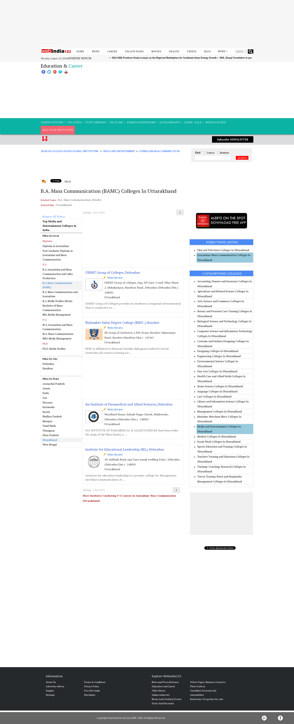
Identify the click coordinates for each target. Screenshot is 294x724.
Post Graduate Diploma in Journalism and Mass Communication (58, 255)
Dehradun (48, 363)
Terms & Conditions (94, 682)
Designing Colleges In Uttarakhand (217, 351)
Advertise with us (79, 58)
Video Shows (158, 690)
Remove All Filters (53, 216)
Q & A (197, 122)
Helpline (116, 122)
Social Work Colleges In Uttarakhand (218, 441)
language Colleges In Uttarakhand (217, 391)
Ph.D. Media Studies (54, 348)
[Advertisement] (147, 24)
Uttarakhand (50, 440)
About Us (51, 682)
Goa (45, 397)
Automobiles (197, 694)
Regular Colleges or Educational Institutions (69, 151)
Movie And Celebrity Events (167, 699)
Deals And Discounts (163, 703)
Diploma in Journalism (56, 246)
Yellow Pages (134, 51)
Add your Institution (57, 130)
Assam (46, 388)
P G (44, 319)
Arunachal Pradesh (54, 383)
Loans (188, 122)
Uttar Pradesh (51, 435)
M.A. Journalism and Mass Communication (57, 327)
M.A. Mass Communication (58, 334)
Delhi (46, 393)
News (95, 51)
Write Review (114, 277)
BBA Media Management (57, 314)
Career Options (52, 122)
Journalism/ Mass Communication (159, 151)
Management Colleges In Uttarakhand (219, 411)
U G (45, 264)
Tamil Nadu (49, 425)
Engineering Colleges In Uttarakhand (219, 356)
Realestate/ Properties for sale (206, 699)
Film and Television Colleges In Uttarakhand (223, 250)
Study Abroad (95, 122)
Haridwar (48, 368)
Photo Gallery (197, 686)
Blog (207, 51)
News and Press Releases (165, 682)
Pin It (68, 181)
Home (80, 51)
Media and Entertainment (119, 151)
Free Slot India (92, 690)
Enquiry (50, 690)
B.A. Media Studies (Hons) (57, 301)
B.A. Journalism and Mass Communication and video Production (58, 274)
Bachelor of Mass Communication (53, 308)
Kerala (46, 411)
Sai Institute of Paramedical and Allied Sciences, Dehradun (129, 404)
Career (112, 51)
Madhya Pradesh (52, 416)
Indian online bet (161, 694)
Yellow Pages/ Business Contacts (207, 682)
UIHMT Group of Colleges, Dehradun (112, 272)
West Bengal (50, 444)
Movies (156, 51)
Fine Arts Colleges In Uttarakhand (217, 371)
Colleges (74, 122)
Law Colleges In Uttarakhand (214, 396)
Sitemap (50, 694)
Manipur (47, 421)
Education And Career (163, 686)
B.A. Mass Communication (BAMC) (57, 285)
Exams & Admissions (141, 122)
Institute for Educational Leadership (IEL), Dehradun (124, 449)
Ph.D (45, 343)
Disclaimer (89, 694)
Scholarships (169, 122)
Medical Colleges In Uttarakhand (216, 436)
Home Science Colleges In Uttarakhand (220, 386)
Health (174, 51)
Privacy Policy (91, 686)
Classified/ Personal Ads (203, 690)
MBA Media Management (57, 338)
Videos (191, 51)
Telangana (49, 430)
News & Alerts (215, 122)
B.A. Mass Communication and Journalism (60, 294)
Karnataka (49, 407)
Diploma (47, 241)
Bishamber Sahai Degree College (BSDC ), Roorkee (122, 322)
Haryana (47, 402)
